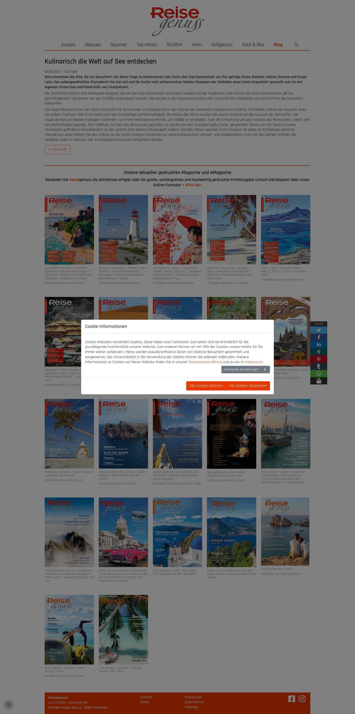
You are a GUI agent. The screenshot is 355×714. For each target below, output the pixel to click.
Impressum (254, 362)
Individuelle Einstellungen (241, 369)
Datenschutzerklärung (205, 362)
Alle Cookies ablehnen (206, 385)
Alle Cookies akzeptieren (248, 385)
